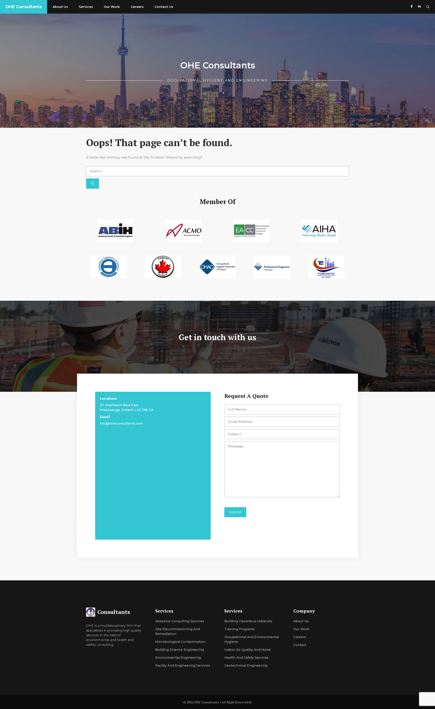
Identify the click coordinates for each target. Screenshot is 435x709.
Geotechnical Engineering (245, 665)
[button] (428, 7)
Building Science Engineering (179, 650)
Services (86, 7)
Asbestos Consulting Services (179, 621)
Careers (137, 7)
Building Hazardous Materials (248, 621)
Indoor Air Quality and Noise (247, 650)
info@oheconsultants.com (121, 423)
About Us (60, 7)
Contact (299, 645)
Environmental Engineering (178, 658)
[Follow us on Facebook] (411, 7)
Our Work (112, 7)
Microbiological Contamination (180, 642)
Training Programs (239, 629)
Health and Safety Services (246, 658)
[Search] (92, 183)
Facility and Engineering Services (182, 665)
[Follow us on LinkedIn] (419, 7)
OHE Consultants (23, 6)
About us (301, 621)
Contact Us (164, 7)
